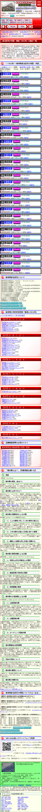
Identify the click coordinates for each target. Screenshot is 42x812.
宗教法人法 (21, 800)
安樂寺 (7, 74)
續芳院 (8, 189)
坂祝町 (10, 363)
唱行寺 (8, 155)
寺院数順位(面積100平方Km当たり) (11, 308)
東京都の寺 (6, 452)
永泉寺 (7, 87)
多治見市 (8, 379)
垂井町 (9, 380)
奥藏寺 (7, 108)
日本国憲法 (21, 798)
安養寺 (7, 81)
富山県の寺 (23, 454)
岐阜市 (7, 350)
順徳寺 (8, 148)
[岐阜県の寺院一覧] (26, 67)
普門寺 (8, 243)
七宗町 (10, 403)
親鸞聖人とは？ (22, 803)
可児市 (7, 343)
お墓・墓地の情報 (6, 801)
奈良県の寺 (23, 464)
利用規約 (28, 785)
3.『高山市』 (12, 26)
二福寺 (8, 229)
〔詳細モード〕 (6, 67)
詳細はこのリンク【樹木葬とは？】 (11, 689)
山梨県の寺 (6, 457)
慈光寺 (8, 135)
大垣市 (8, 329)
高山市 (8, 377)
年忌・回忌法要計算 (6, 803)
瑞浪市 (8, 410)
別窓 (20, 303)
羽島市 (8, 399)
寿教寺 (8, 141)
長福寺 (8, 209)
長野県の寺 (23, 457)
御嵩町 (9, 414)
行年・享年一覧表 (22, 805)
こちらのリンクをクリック (33, 702)
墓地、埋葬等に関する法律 (10, 505)
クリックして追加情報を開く (13, 794)
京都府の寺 (6, 462)
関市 (6, 369)
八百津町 (10, 427)
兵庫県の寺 (6, 464)
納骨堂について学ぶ (6, 808)
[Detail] (16, 74)
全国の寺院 (26, 34)
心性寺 (8, 168)
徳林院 (8, 222)
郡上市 (8, 352)
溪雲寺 (7, 121)
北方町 (10, 347)
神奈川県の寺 (24, 452)
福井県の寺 (23, 456)
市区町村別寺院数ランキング (9, 303)
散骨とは (3, 800)
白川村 (9, 366)
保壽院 (8, 256)
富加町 (9, 384)
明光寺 (8, 270)
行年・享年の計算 (6, 798)
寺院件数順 (21, 315)
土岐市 (7, 382)
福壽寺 (8, 249)
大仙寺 (8, 195)
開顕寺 (7, 114)
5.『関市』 (22, 26)
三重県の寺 (6, 460)
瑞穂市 (8, 412)
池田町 (9, 324)
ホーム (12, 15)
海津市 (8, 338)
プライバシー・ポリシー (9, 785)
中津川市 (10, 392)
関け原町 (11, 368)
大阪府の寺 (23, 462)
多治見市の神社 (13, 34)
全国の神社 (23, 32)
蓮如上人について (6, 809)
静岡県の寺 (6, 459)
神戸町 (9, 355)
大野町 (9, 331)
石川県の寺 (6, 456)
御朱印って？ (4, 805)
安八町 (10, 322)
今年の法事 (4, 806)
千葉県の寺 (23, 450)
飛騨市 (7, 401)
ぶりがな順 (3, 315)
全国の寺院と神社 (7, 32)
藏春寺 (8, 182)
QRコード (30, 745)
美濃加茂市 (10, 415)
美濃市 (7, 417)
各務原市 (11, 340)
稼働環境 (21, 785)
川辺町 (9, 345)
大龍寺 (8, 202)
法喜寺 (8, 263)
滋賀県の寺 (23, 460)
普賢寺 (8, 236)
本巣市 (8, 419)
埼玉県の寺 (6, 450)
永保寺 (7, 94)
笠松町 (10, 342)
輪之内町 (11, 438)
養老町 (10, 430)
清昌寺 (8, 175)
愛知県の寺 (23, 459)
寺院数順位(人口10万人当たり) (10, 305)
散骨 (28, 503)
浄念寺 (8, 162)
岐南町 (9, 348)
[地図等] (26, 77)
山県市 (8, 428)
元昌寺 (7, 128)
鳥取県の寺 (23, 465)
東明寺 (8, 216)
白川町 (10, 364)
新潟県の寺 (6, 454)
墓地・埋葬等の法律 (23, 806)
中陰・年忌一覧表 (6, 797)
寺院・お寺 (21, 801)
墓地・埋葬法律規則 (23, 797)
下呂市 (7, 353)
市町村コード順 (12, 315)
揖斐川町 (11, 326)
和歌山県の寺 (6, 465)
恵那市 (7, 327)
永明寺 (7, 101)
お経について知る (22, 808)
